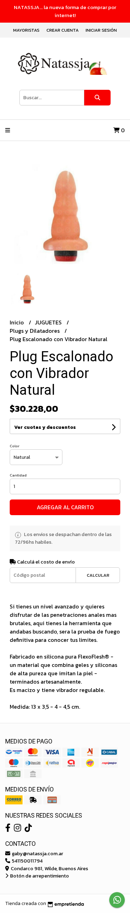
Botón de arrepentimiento (39, 876)
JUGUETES (49, 322)
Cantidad (18, 475)
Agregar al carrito (65, 507)
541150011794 (27, 861)
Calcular (98, 575)
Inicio (17, 322)
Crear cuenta (62, 30)
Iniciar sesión (101, 30)
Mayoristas (26, 30)
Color (14, 446)
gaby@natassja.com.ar (37, 853)
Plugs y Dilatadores (35, 330)
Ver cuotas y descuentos (45, 427)
